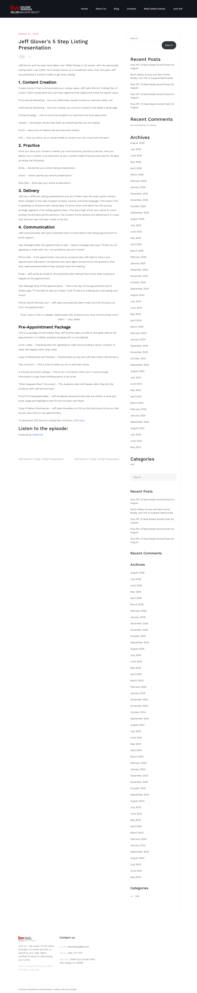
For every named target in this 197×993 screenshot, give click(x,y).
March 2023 (136, 402)
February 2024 (138, 333)
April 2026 (136, 168)
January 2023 (137, 415)
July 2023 (135, 377)
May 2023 (135, 390)
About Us (101, 8)
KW (22, 57)
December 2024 (139, 269)
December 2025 (139, 193)
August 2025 (137, 219)
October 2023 (138, 358)
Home (84, 8)
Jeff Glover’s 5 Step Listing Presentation (41, 459)
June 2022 (136, 441)
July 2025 (135, 225)
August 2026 (137, 143)
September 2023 (139, 364)
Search (134, 38)
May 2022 (135, 447)
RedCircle (37, 434)
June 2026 (136, 155)
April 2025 (136, 244)
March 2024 (137, 326)
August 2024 (137, 295)
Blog (116, 8)
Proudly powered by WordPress (35, 989)
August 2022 (137, 428)
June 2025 (136, 231)
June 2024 (136, 307)
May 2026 (135, 162)
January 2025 (137, 263)
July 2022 (135, 434)
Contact (131, 8)
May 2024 (135, 314)
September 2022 (139, 421)
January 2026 (138, 187)
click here (79, 420)
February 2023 (138, 409)
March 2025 (136, 250)
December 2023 (139, 345)
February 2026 (138, 181)
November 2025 (139, 200)
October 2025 (138, 206)
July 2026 (135, 149)
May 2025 (135, 238)
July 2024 (135, 301)
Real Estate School (154, 8)
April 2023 (136, 396)
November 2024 (139, 276)
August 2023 (137, 371)
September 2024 (139, 288)
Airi (63, 989)
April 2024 (136, 320)
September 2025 (139, 212)
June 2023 (136, 383)
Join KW (178, 8)
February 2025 (138, 257)
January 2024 (138, 339)
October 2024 (138, 282)
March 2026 (137, 174)
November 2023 (139, 352)
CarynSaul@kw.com (78, 946)
